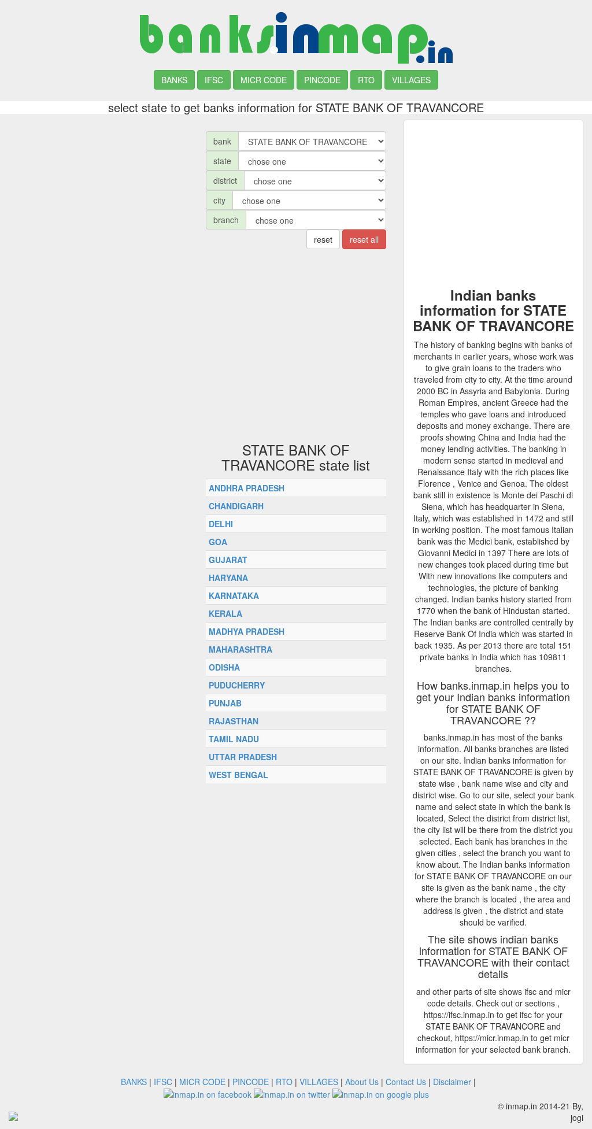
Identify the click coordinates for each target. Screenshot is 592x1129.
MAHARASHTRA (240, 649)
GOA (218, 541)
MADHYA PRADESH (246, 631)
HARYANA (228, 577)
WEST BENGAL (238, 774)
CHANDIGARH (236, 506)
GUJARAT (228, 559)
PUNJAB (225, 703)
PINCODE (322, 80)
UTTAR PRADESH (243, 756)
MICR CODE (263, 80)
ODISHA (224, 667)
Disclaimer (452, 1081)
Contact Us (406, 1081)
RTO (366, 80)
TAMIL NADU (234, 739)
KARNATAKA (234, 595)
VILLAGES (411, 80)
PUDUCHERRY (237, 685)
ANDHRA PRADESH (246, 488)
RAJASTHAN (233, 721)
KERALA (225, 613)
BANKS (174, 80)
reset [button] (323, 239)
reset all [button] (364, 239)
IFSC (214, 80)
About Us (362, 1081)
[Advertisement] (98, 192)
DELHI (221, 524)
